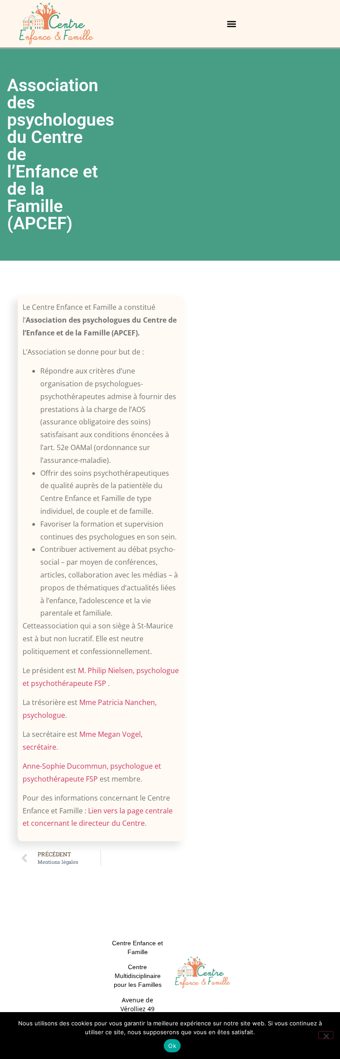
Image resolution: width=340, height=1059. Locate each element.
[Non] (325, 1035)
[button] (231, 24)
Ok (172, 1045)
